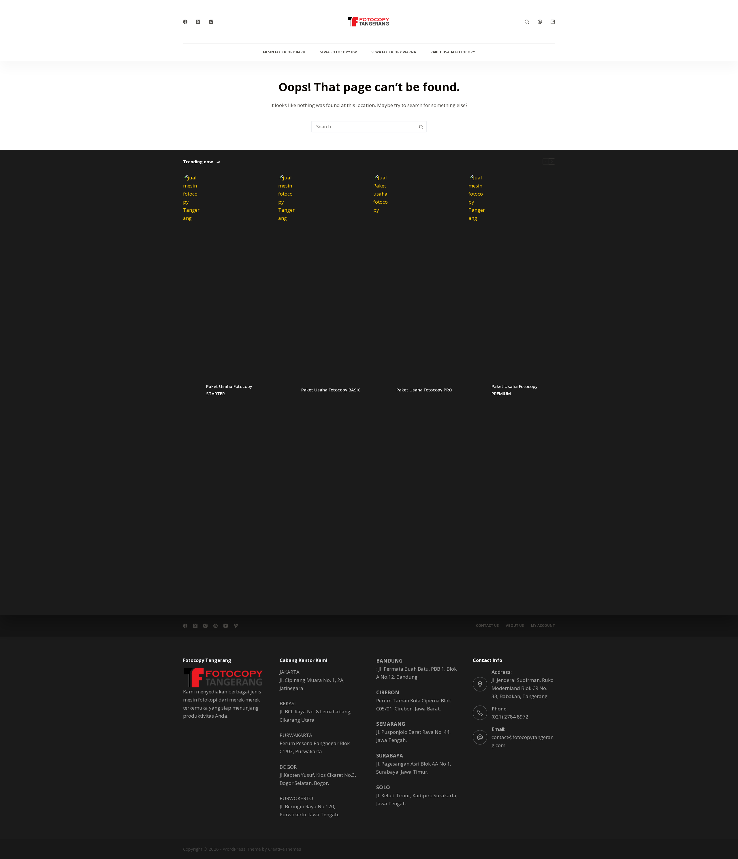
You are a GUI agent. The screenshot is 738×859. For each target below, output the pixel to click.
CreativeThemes (284, 849)
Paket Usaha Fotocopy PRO (424, 390)
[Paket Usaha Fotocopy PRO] (382, 390)
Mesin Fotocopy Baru (284, 52)
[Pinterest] (215, 626)
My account (543, 625)
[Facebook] (185, 22)
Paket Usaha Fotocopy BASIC (330, 390)
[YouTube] (225, 626)
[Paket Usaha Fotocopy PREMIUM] (477, 390)
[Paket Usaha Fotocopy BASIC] (286, 390)
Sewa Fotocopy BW (338, 52)
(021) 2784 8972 (510, 716)
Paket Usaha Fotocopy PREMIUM (515, 389)
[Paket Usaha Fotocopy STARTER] (191, 390)
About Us (515, 625)
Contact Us (487, 625)
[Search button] (421, 126)
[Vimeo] (236, 626)
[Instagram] (211, 22)
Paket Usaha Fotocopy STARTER (229, 389)
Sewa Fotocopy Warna (393, 52)
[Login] (540, 22)
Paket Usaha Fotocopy (452, 52)
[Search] (527, 22)
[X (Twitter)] (198, 22)
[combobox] (364, 126)
